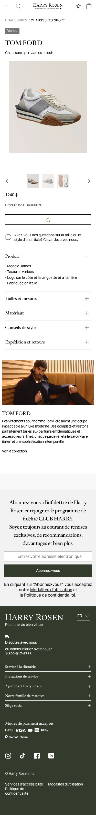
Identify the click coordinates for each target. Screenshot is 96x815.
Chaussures (16, 20)
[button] (7, 6)
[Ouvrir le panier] (89, 6)
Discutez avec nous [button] (21, 642)
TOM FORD (23, 43)
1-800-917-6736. (18, 653)
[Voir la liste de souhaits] (78, 6)
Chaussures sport (48, 20)
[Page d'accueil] (48, 6)
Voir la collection (14, 451)
